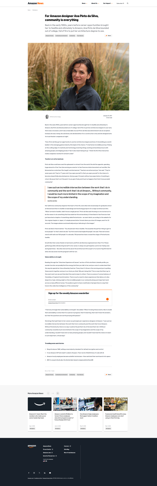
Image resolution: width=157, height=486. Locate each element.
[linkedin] (46, 473)
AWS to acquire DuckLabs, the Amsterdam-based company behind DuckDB (70, 360)
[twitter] (40, 473)
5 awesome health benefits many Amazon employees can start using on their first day (115, 416)
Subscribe (119, 3)
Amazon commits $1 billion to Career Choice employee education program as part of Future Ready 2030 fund (64, 417)
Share (109, 35)
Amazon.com (47, 452)
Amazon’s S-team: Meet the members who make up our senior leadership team (38, 416)
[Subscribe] (107, 299)
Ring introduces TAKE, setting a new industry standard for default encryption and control (75, 349)
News (83, 3)
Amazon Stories (49, 35)
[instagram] (35, 473)
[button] (87, 3)
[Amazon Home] (35, 3)
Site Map (66, 449)
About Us (94, 3)
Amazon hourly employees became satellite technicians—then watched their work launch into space (78, 356)
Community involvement (61, 35)
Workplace (35, 10)
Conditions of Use (38, 478)
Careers (66, 446)
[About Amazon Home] (32, 446)
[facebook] (30, 473)
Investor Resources (49, 456)
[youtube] (51, 473)
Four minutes (80, 35)
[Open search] (127, 3)
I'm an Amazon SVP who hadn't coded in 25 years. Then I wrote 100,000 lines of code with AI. (75, 353)
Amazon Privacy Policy (53, 303)
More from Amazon (69, 452)
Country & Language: (48, 459)
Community (72, 35)
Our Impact (107, 3)
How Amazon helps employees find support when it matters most (89, 416)
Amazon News (47, 446)
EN (46, 461)
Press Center (47, 449)
